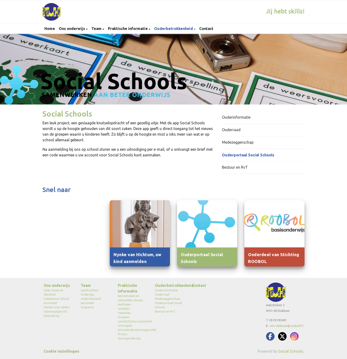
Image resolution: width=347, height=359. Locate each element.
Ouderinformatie (236, 117)
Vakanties (124, 312)
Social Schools (290, 351)
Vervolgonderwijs (129, 338)
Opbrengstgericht (55, 311)
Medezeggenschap (238, 142)
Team (96, 28)
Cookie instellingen (61, 351)
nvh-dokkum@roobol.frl (286, 325)
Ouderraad (231, 130)
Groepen (123, 317)
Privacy (122, 334)
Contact (206, 28)
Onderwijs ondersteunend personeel (91, 299)
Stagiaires (87, 307)
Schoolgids (125, 325)
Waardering (51, 315)
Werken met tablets (57, 307)
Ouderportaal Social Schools (248, 155)
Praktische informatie (128, 28)
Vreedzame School (56, 298)
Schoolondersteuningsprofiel (133, 329)
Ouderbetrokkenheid (174, 28)
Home (49, 28)
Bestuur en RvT (235, 167)
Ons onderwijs (72, 28)
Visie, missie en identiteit (53, 292)
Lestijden (124, 308)
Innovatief (50, 303)
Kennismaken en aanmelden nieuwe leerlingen (130, 300)
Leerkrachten (89, 290)
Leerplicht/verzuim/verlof (133, 321)
